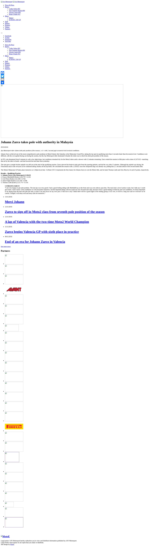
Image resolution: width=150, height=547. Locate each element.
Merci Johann (14, 202)
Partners (7, 29)
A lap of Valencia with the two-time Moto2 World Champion (47, 221)
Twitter (7, 38)
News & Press (9, 5)
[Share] (75, 82)
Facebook (8, 36)
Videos (7, 27)
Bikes (7, 16)
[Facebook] (75, 72)
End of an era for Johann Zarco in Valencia (35, 241)
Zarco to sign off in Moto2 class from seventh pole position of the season (55, 212)
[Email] (75, 79)
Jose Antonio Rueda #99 (17, 10)
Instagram (8, 39)
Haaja (12, 544)
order (42, 150)
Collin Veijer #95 (14, 9)
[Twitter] (75, 76)
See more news (6, 246)
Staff (6, 21)
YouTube (8, 41)
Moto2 (11, 18)
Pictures (7, 25)
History (7, 23)
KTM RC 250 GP (15, 20)
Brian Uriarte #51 (14, 14)
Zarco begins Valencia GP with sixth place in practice (42, 231)
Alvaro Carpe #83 (15, 12)
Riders (7, 7)
